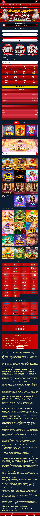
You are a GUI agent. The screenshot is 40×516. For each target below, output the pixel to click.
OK (20, 277)
